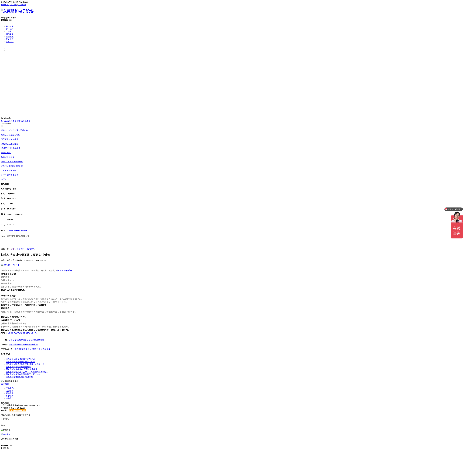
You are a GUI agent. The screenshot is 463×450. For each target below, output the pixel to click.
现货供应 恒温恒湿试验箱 (12, 166)
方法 (21, 349)
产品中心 (10, 31)
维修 (25, 349)
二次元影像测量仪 (8, 170)
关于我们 (10, 29)
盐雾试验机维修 (23, 121)
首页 (12, 249)
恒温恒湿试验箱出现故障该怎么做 (20, 362)
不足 (30, 349)
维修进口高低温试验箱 (10, 135)
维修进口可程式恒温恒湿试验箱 (14, 130)
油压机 (4, 179)
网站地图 (13, 5)
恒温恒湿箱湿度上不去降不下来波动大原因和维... (27, 372)
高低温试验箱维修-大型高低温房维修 (21, 369)
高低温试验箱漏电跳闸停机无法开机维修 (23, 374)
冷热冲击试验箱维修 (9, 144)
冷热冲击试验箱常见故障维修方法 (23, 345)
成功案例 (10, 34)
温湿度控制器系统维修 (10, 148)
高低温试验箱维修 (8, 121)
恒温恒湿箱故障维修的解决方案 (19, 377)
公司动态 (30, 249)
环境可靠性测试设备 (9, 175)
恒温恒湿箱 (45, 349)
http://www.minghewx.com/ (22, 333)
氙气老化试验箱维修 (9, 139)
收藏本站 (5, 5)
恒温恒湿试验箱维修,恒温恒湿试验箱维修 (26, 340)
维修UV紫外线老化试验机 (12, 162)
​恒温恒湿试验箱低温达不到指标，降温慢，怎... (26, 364)
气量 (38, 349)
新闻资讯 (10, 37)
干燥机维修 (6, 153)
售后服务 (10, 39)
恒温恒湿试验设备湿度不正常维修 (20, 359)
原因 (17, 349)
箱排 (34, 349)
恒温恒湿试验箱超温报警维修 (18, 367)
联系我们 (22, 5)
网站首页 (10, 26)
